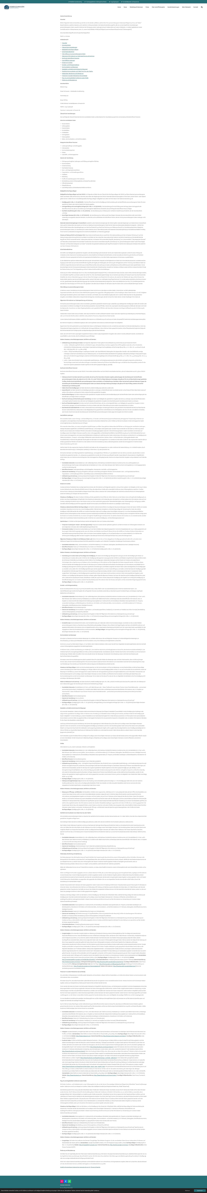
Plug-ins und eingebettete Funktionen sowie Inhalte (75, 78)
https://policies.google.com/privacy (71, 962)
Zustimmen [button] (200, 1190)
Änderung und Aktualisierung (69, 80)
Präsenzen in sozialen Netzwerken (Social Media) (74, 75)
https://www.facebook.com (74, 1075)
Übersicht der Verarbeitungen (69, 47)
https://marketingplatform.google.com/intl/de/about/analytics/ (78, 959)
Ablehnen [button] (187, 1190)
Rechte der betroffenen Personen (70, 58)
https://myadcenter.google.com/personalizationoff (87, 966)
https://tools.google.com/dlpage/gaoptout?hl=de (112, 964)
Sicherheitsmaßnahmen (68, 51)
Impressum (62, 1185)
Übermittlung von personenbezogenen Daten (73, 54)
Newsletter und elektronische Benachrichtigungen (75, 69)
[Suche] (202, 7)
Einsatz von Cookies (67, 62)
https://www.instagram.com (83, 1036)
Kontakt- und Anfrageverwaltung (70, 65)
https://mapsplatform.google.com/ (88, 1145)
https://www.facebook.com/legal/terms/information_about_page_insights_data (84, 1066)
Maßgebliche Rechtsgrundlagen (70, 49)
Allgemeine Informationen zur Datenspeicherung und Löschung (78, 56)
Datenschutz (67, 1185)
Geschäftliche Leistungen (68, 60)
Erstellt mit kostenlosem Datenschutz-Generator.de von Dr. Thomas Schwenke (80, 1167)
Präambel (64, 43)
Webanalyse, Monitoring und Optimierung (72, 73)
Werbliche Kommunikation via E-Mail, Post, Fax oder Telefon (77, 71)
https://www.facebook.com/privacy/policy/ (101, 1047)
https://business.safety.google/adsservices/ (124, 966)
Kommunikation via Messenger (70, 67)
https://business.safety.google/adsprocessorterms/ (110, 962)
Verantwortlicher (66, 45)
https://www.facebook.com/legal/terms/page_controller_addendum (98, 1058)
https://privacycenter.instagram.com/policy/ (114, 1036)
